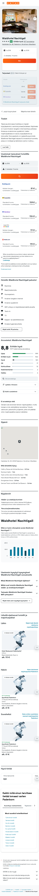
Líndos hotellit (10, 840)
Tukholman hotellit (11, 817)
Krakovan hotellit (11, 834)
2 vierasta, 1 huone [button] (10, 56)
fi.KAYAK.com (9, 889)
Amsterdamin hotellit (12, 832)
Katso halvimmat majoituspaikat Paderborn (29, 670)
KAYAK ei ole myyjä (9, 872)
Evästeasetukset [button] (6, 269)
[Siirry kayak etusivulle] (13, 3)
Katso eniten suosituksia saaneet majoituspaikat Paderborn (30, 716)
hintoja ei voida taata (14, 865)
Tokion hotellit (10, 843)
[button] (3, 3)
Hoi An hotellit (10, 823)
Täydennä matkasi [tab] (31, 806)
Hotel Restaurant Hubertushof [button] (11, 651)
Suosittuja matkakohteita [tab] (12, 806)
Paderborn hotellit (18, 891)
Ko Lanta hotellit (10, 829)
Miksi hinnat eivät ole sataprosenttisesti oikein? (16, 879)
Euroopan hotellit (26, 889)
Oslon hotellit (10, 846)
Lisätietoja (6, 260)
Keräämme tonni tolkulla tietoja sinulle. (16, 875)
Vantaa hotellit (10, 820)
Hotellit (17, 889)
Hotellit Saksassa (6, 891)
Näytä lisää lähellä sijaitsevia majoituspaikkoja (32, 625)
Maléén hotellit (10, 837)
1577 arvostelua (29, 41)
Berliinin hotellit (10, 826)
